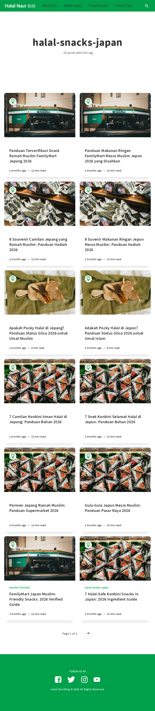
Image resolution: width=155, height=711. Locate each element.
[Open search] (146, 6)
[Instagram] (84, 679)
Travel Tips (123, 5)
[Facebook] (58, 679)
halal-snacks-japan (97, 587)
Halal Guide (73, 6)
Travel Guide (98, 6)
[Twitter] (71, 679)
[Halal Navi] (12, 101)
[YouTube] (97, 679)
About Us (49, 5)
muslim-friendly (19, 587)
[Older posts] (88, 633)
